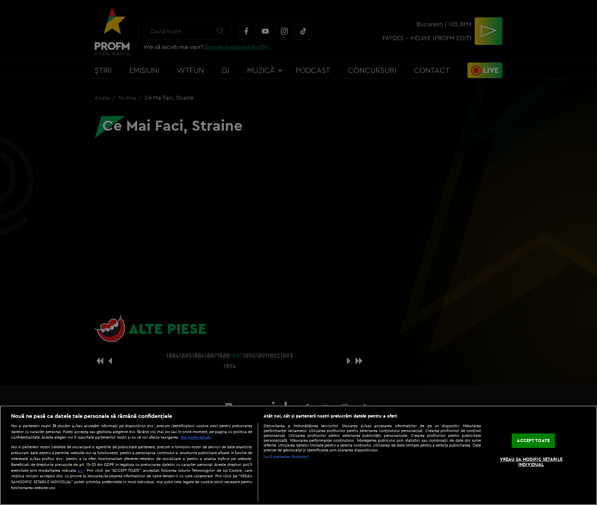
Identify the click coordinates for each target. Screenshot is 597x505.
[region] (298, 455)
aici (80, 470)
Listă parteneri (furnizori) (286, 456)
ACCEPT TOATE (533, 440)
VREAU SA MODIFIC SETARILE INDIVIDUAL (531, 461)
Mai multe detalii (196, 437)
